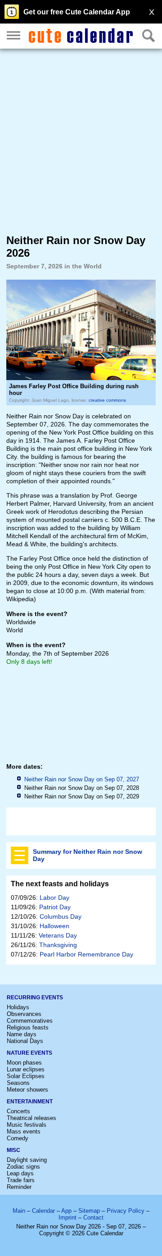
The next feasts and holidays (60, 884)
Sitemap (89, 1210)
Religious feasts (28, 1027)
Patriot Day (55, 907)
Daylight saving (27, 1159)
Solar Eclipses (26, 1076)
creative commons (107, 400)
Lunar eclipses (26, 1069)
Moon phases (24, 1062)
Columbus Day (60, 916)
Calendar (43, 1210)
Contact (93, 1217)
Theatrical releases (31, 1118)
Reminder (19, 1186)
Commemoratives (30, 1020)
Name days (21, 1034)
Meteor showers (27, 1089)
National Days (25, 1041)
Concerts (18, 1111)
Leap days (20, 1173)
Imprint (67, 1217)
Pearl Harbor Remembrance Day (86, 954)
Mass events (23, 1131)
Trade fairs (21, 1180)
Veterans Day (58, 935)
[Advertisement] (81, 141)
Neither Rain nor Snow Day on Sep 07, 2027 (81, 779)
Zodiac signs (23, 1166)
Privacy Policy (125, 1210)
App (66, 1210)
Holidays (18, 1007)
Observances (24, 1014)
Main (19, 1210)
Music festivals (26, 1124)
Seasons (18, 1082)
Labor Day (54, 897)
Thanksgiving (58, 944)
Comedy (17, 1138)
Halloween (54, 926)
